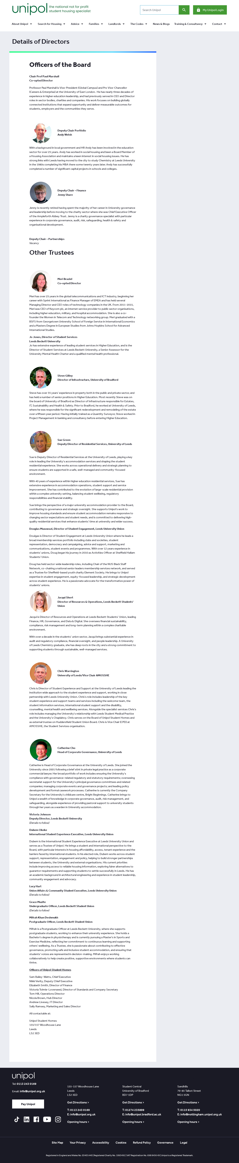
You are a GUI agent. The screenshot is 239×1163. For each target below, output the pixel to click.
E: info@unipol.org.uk (81, 1114)
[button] (22, 24)
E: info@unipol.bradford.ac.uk (141, 1114)
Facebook (36, 1119)
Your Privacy (78, 1142)
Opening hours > (78, 1122)
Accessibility (100, 1142)
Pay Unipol (28, 1104)
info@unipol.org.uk (32, 1091)
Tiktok (17, 1119)
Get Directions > (78, 1102)
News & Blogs (161, 24)
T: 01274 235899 (133, 1110)
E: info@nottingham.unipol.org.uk (199, 1114)
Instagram (58, 1119)
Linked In (26, 1119)
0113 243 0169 (26, 1084)
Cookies (121, 1142)
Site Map (57, 1142)
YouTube (47, 1119)
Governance (165, 1142)
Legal (183, 1142)
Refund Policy (142, 1142)
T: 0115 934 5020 (188, 1110)
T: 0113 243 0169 (78, 1110)
